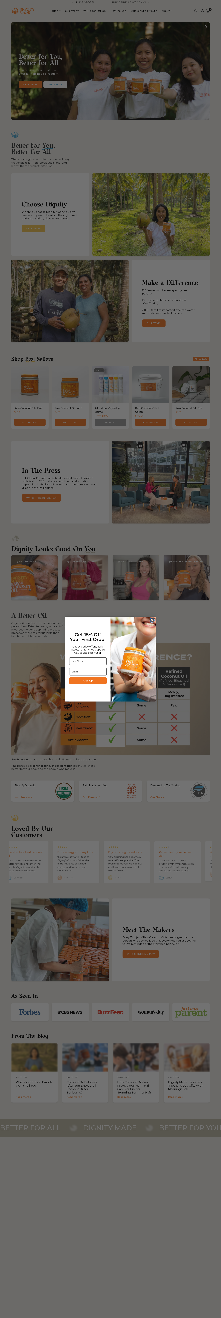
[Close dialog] (152, 620)
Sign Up (88, 680)
